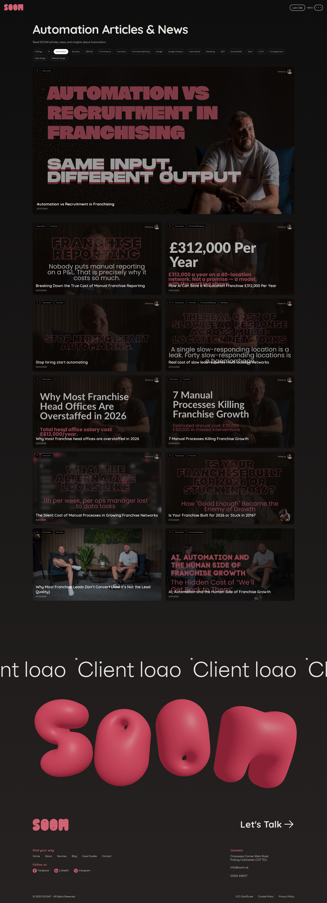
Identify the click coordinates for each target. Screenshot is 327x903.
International (194, 51)
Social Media (236, 51)
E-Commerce (105, 51)
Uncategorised (276, 51)
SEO (223, 51)
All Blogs (38, 51)
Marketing (210, 51)
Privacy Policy (286, 896)
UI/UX (261, 51)
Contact (106, 856)
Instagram (84, 870)
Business (76, 51)
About (48, 856)
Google (159, 51)
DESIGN (89, 51)
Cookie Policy (266, 896)
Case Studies (89, 856)
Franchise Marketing (141, 51)
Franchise (121, 51)
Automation (61, 51)
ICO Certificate (244, 896)
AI (49, 51)
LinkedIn (64, 870)
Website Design (59, 58)
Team (250, 51)
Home (36, 856)
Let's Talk (297, 7)
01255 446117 (238, 876)
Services (62, 856)
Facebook (43, 870)
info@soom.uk (239, 867)
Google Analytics (175, 51)
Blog (74, 856)
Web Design (40, 58)
